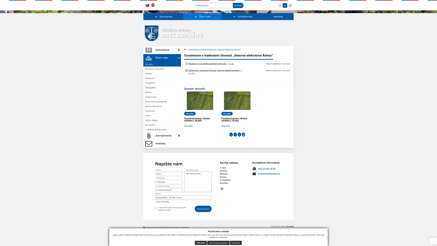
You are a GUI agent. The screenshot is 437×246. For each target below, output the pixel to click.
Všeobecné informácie (154, 69)
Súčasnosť (149, 78)
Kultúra (148, 92)
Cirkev (147, 115)
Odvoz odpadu (151, 120)
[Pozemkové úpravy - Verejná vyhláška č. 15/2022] (237, 100)
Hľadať (239, 5)
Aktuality (149, 64)
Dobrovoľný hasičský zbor (156, 101)
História (148, 73)
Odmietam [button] (236, 243)
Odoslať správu (203, 209)
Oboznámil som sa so (172, 208)
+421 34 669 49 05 (267, 169)
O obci (223, 168)
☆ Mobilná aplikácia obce (156, 129)
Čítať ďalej (188, 125)
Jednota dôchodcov (153, 106)
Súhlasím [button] (201, 243)
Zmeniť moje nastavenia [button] (218, 243)
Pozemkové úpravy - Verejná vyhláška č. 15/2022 (234, 119)
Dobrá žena (150, 111)
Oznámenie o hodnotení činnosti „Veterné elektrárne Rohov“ (214, 49)
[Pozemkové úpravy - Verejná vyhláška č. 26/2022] (200, 100)
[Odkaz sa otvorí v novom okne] (222, 189)
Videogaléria (150, 87)
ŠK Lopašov (150, 125)
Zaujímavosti (150, 97)
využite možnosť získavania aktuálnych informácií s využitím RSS (166, 227)
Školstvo (224, 174)
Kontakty (278, 16)
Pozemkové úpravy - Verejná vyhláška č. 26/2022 (197, 119)
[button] (163, 16)
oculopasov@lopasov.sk (269, 174)
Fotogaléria (150, 83)
